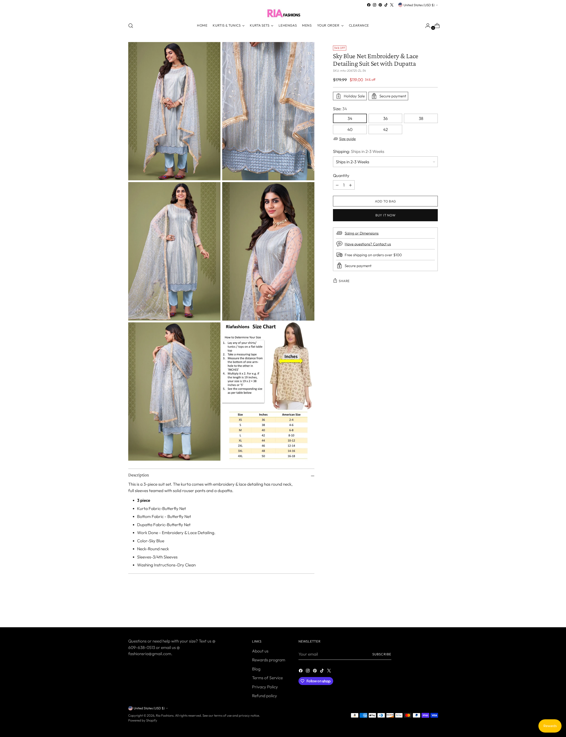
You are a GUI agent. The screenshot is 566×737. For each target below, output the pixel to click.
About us (260, 651)
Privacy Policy (265, 686)
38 (421, 118)
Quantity (341, 175)
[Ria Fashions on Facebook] (369, 5)
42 (385, 129)
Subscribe (381, 654)
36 (385, 118)
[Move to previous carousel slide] (424, 612)
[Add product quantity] (337, 185)
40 (349, 129)
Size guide (347, 138)
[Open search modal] (130, 25)
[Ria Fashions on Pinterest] (380, 5)
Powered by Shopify (142, 720)
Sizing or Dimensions (362, 233)
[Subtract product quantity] (350, 185)
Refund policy (264, 695)
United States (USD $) (419, 5)
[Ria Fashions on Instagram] (375, 5)
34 (350, 118)
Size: (340, 108)
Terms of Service (267, 677)
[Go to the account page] (426, 25)
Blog (256, 669)
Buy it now (385, 215)
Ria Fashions (165, 715)
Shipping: (358, 151)
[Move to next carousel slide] (434, 612)
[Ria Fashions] (283, 13)
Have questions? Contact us (368, 244)
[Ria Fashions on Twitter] (392, 5)
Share (344, 281)
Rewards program (268, 659)
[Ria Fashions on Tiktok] (386, 5)
